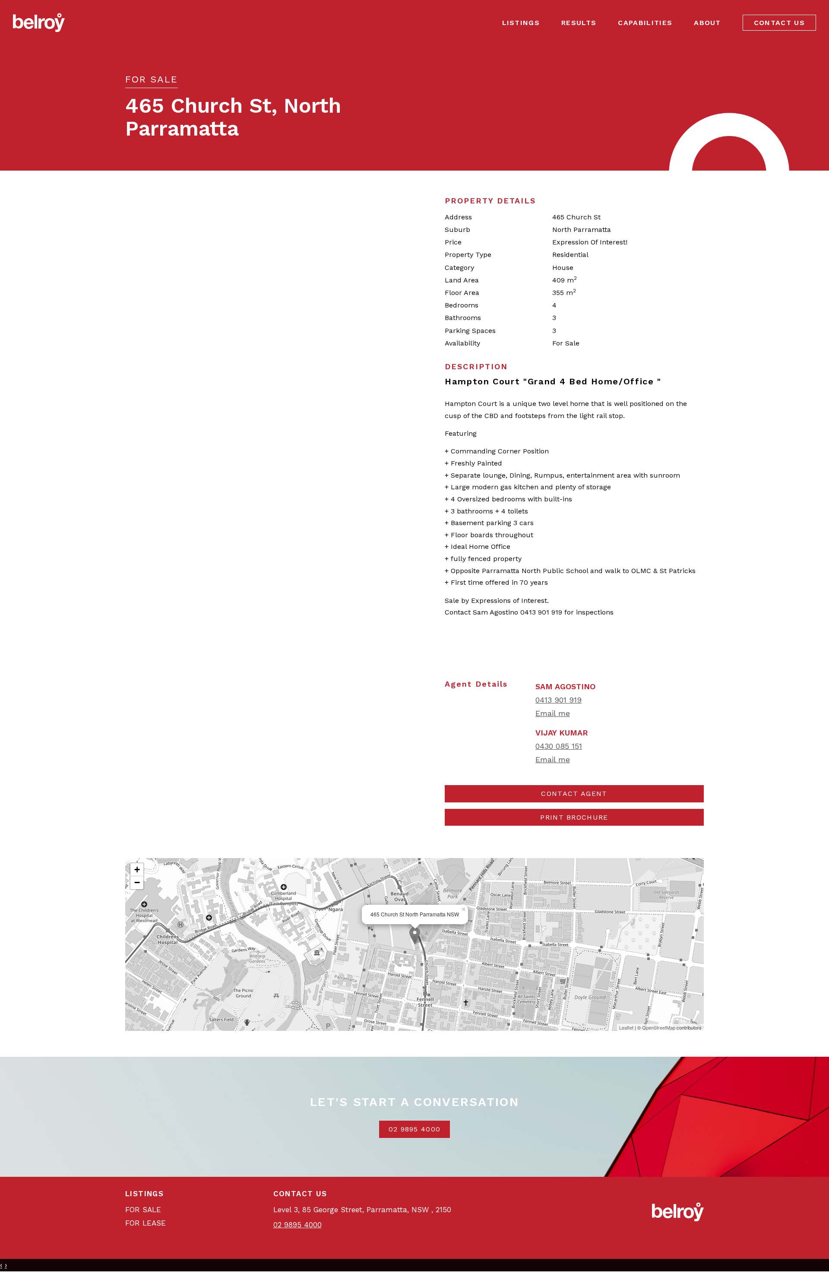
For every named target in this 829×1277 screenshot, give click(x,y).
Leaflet (626, 1027)
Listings (521, 23)
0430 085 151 (558, 746)
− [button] (137, 882)
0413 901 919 (558, 699)
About (707, 23)
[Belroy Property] (39, 22)
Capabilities (645, 23)
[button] (574, 817)
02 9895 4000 (415, 1129)
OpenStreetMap (658, 1027)
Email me (552, 713)
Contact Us (779, 23)
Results (578, 23)
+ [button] (137, 869)
